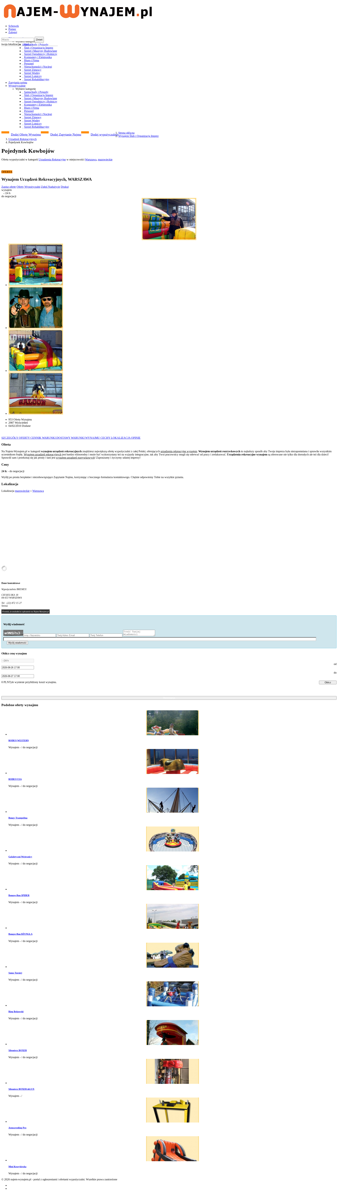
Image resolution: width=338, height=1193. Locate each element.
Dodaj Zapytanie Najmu (65, 134)
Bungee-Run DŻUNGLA (20, 934)
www (10, 605)
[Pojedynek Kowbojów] (169, 219)
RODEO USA (15, 779)
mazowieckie (105, 159)
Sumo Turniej (15, 973)
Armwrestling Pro (17, 1127)
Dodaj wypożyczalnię (104, 134)
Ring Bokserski (16, 1011)
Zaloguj (12, 32)
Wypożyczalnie (17, 85)
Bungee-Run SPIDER (18, 895)
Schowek (13, 25)
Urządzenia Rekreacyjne (52, 159)
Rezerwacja (169, 698)
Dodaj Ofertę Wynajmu (26, 134)
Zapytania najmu (17, 82)
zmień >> (27, 44)
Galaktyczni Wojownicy (20, 856)
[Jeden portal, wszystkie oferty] (78, 17)
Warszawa (90, 159)
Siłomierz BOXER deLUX (21, 1089)
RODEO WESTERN (18, 740)
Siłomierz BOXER (17, 1050)
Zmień (39, 39)
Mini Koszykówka (17, 1166)
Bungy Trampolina (17, 817)
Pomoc (12, 29)
